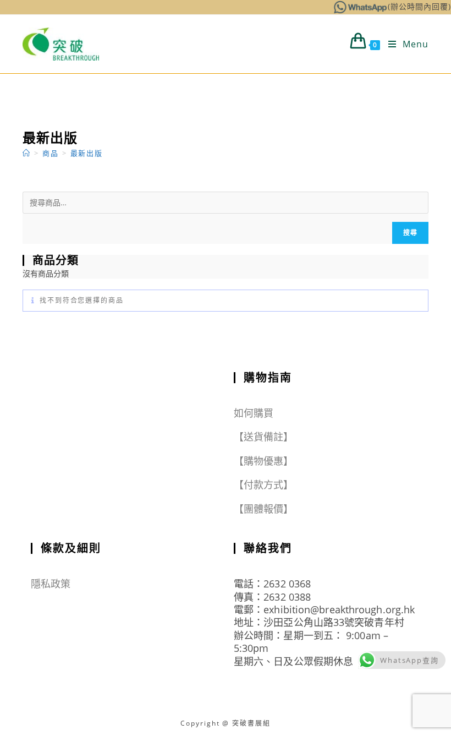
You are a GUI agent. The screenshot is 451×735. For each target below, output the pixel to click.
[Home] (27, 153)
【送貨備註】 (264, 436)
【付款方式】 (264, 484)
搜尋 (410, 232)
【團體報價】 (264, 508)
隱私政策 (50, 583)
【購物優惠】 (264, 460)
